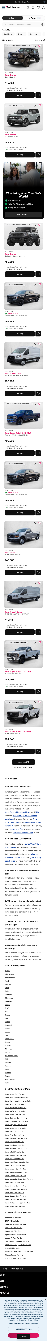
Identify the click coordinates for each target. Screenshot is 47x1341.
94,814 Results (7, 40)
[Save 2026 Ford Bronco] (39, 46)
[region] (23, 1319)
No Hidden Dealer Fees (22, 2)
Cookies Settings (23, 1329)
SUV (37, 812)
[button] (28, 7)
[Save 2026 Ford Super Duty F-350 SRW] (39, 642)
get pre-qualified (16, 829)
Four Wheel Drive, (18, 857)
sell (2, 1281)
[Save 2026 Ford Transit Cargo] (39, 344)
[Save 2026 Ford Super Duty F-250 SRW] (39, 404)
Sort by (37, 40)
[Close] (45, 1299)
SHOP (2, 1275)
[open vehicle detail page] (23, 57)
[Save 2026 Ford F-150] (39, 284)
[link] (12, 8)
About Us (4, 1293)
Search (13, 18)
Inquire (20, 95)
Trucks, (13, 812)
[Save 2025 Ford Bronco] (39, 225)
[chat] (33, 7)
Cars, (7, 812)
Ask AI (33, 18)
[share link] (34, 46)
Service (4, 1287)
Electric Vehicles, (23, 812)
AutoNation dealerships (23, 832)
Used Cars (14, 822)
